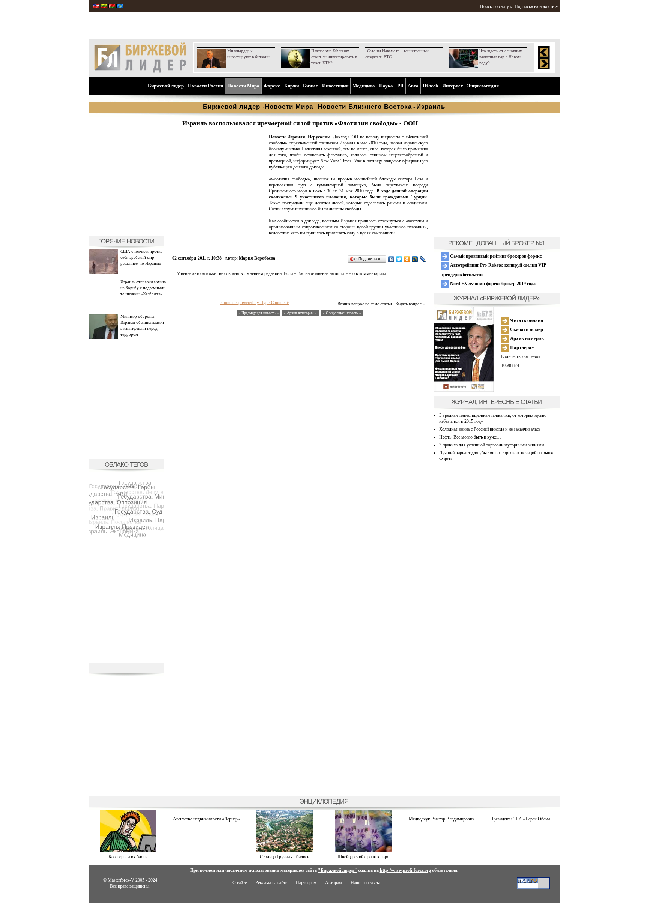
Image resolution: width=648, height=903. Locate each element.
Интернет (452, 86)
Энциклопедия (483, 86)
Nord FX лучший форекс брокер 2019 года (492, 283)
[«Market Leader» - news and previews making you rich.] (96, 6)
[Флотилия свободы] (219, 227)
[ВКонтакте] (391, 259)
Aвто (413, 86)
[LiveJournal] (423, 259)
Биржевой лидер (166, 86)
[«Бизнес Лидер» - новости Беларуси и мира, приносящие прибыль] (111, 6)
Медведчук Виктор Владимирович (441, 819)
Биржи (291, 86)
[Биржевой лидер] (140, 71)
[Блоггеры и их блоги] (128, 850)
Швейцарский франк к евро (363, 856)
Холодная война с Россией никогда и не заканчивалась (489, 429)
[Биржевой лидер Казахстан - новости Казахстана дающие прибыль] (119, 6)
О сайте (239, 882)
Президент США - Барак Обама (520, 819)
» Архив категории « (301, 313)
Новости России (205, 86)
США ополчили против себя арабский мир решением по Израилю (141, 257)
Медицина (363, 86)
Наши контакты (365, 882)
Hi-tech (430, 86)
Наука (386, 86)
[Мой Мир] (415, 259)
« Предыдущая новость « (258, 313)
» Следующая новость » (342, 313)
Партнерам (522, 347)
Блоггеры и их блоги (127, 856)
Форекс (272, 86)
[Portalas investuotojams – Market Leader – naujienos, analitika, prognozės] (103, 6)
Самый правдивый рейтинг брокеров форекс (495, 256)
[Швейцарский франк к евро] (363, 850)
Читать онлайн (526, 320)
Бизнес (310, 86)
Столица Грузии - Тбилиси (284, 856)
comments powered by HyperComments (255, 302)
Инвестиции (335, 86)
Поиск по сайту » (496, 6)
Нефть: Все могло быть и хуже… (470, 437)
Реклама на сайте (271, 882)
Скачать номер (526, 329)
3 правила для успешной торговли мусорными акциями (491, 445)
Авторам (333, 882)
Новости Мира (243, 86)
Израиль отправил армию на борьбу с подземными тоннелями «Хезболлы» (143, 287)
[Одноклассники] (407, 259)
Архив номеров (526, 338)
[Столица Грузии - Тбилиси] (284, 850)
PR (400, 86)
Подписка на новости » (536, 6)
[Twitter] (399, 259)
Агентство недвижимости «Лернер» (206, 819)
